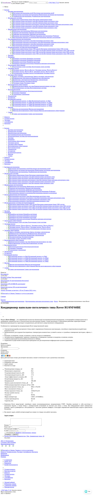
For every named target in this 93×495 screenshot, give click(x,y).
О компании (8, 460)
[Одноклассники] (6, 355)
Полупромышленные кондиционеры (19, 39)
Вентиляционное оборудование (18, 84)
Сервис (10, 112)
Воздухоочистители (14, 89)
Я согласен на (21, 432)
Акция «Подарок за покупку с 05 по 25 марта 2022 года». (18, 290)
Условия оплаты (9, 118)
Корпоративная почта (7, 444)
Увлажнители (12, 96)
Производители (9, 487)
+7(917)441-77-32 (53, 2)
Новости (7, 117)
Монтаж (10, 107)
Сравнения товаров (10, 485)
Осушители (11, 97)
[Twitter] (4, 355)
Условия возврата (9, 469)
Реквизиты (7, 463)
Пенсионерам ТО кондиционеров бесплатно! (15, 280)
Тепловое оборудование (15, 75)
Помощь (3, 457)
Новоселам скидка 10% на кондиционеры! (14, 287)
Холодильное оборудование (16, 65)
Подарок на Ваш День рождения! (11, 277)
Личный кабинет (9, 482)
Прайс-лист (8, 461)
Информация (5, 455)
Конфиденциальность (11, 464)
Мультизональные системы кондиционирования (23, 47)
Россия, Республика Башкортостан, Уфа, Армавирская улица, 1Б (24, 436)
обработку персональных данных (25, 432)
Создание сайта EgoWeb (8, 442)
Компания (4, 453)
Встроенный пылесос (14, 99)
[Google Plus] (10, 355)
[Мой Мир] (8, 355)
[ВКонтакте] (2, 355)
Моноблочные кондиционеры (17, 29)
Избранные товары (10, 484)
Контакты (7, 123)
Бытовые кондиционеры (15, 11)
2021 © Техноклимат (7, 441)
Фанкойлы (11, 57)
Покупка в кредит (10, 471)
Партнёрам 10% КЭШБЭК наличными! (13, 284)
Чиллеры (11, 55)
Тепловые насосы (13, 68)
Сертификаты (8, 122)
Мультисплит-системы (15, 18)
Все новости (4, 274)
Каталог (6, 10)
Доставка (7, 120)
